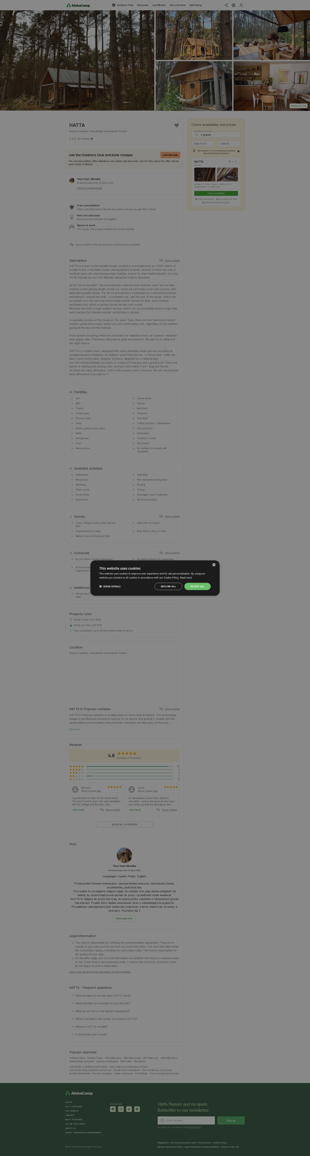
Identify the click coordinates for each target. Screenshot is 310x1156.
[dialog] (155, 578)
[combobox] (214, 564)
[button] (109, 586)
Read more (186, 577)
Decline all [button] (168, 586)
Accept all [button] (198, 586)
